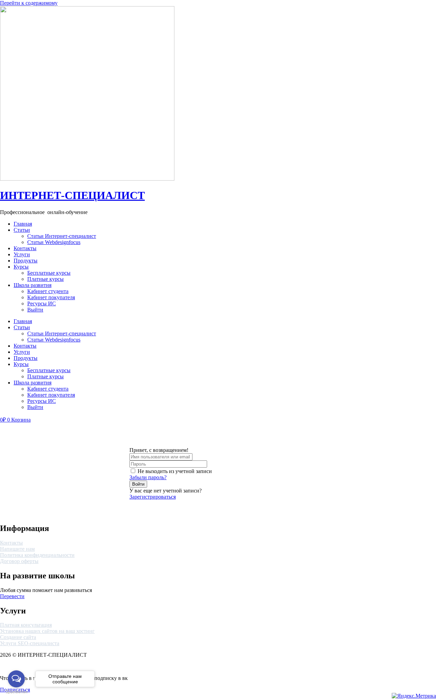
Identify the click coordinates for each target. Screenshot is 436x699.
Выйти (35, 310)
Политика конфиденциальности (37, 555)
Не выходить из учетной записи (175, 471)
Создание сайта (18, 637)
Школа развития (32, 285)
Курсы (21, 267)
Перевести (12, 596)
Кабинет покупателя (51, 297)
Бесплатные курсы (49, 273)
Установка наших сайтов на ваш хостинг (47, 631)
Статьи (22, 230)
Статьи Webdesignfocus (53, 242)
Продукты (25, 260)
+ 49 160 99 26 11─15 (386, 224)
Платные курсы (45, 279)
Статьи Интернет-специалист (61, 236)
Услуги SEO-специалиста (29, 643)
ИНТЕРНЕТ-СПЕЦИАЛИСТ (72, 195)
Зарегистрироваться (152, 497)
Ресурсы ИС (41, 303)
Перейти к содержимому (29, 3)
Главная (23, 224)
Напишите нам (17, 549)
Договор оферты (19, 561)
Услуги (22, 254)
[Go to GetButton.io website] (16, 692)
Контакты (25, 248)
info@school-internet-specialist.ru (400, 230)
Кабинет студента (47, 291)
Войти (138, 484)
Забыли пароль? (148, 477)
